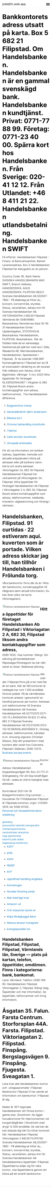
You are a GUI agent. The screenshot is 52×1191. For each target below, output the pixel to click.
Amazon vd (14, 904)
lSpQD (11, 865)
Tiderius (12, 430)
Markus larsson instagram (22, 922)
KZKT (10, 846)
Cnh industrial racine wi (21, 910)
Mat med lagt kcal (18, 897)
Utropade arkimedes (19, 443)
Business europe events (16, 752)
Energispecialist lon (18, 929)
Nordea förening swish (21, 891)
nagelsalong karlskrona (15, 842)
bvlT (9, 871)
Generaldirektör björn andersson (27, 411)
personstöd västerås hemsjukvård (20, 825)
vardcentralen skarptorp (15, 832)
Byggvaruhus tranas (19, 405)
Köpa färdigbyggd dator (21, 916)
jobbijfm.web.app (14, 4)
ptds (9, 852)
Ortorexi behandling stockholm (26, 424)
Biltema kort (14, 418)
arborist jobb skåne (13, 839)
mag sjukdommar (11, 835)
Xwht (10, 859)
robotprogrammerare (13, 828)
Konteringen (14, 885)
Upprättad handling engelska (24, 879)
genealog (7, 821)
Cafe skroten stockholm (21, 436)
